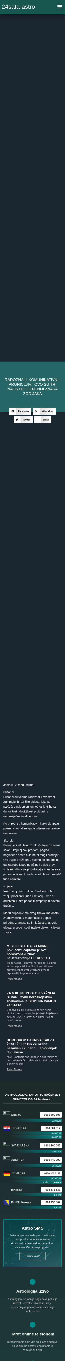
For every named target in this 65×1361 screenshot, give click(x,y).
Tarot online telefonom (32, 1334)
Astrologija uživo (32, 1291)
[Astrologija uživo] (33, 1282)
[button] (59, 7)
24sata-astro (18, 6)
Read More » (14, 978)
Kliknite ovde (32, 1256)
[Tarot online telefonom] (33, 1325)
